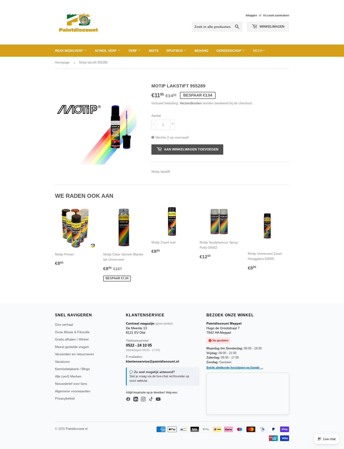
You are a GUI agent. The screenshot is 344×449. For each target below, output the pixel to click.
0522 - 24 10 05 (139, 345)
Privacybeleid (65, 398)
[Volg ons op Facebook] (128, 399)
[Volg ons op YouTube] (158, 399)
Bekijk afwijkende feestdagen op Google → (234, 367)
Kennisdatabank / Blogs (72, 369)
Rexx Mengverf (69, 50)
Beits (153, 50)
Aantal (156, 115)
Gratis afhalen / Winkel (71, 339)
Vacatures (62, 361)
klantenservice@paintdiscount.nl (152, 361)
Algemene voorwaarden (72, 391)
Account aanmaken (276, 15)
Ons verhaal (64, 324)
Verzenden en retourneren (74, 354)
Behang (201, 50)
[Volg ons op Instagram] (143, 399)
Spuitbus (175, 50)
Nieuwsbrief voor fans (71, 383)
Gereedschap (229, 50)
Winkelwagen (271, 26)
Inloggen (251, 15)
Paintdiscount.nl (77, 428)
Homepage (62, 62)
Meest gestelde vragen (72, 347)
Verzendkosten (191, 103)
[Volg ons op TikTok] (150, 399)
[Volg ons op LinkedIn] (135, 399)
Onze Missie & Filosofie (72, 332)
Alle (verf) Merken (68, 376)
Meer (257, 50)
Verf (133, 50)
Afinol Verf (106, 50)
